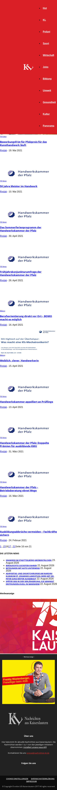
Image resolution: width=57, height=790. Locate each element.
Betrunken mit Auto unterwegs (23, 568)
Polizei (46, 31)
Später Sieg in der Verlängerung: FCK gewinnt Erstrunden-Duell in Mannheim (30, 582)
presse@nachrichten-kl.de (38, 753)
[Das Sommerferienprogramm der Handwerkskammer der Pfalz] (28, 219)
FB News (3, 181)
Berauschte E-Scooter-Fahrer (21, 565)
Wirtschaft (48, 55)
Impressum (31, 781)
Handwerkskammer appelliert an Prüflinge (26, 401)
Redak (3, 150)
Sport (46, 43)
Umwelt (47, 90)
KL (44, 20)
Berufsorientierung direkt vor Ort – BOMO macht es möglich (26, 317)
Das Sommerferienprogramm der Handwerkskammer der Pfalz (20, 229)
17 (9, 546)
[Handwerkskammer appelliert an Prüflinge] (28, 393)
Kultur (46, 114)
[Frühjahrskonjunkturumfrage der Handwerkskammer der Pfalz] (28, 263)
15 (4, 546)
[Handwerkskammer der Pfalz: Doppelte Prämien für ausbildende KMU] (28, 435)
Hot (45, 8)
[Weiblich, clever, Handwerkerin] (28, 352)
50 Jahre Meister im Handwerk (18, 186)
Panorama (48, 126)
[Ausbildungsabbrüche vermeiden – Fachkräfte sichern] (28, 523)
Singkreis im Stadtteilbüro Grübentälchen (29, 560)
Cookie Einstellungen (17, 779)
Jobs (45, 67)
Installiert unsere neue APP (35, 747)
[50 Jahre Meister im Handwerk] (28, 178)
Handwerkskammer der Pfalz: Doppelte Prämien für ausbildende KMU (24, 444)
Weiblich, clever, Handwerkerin (19, 360)
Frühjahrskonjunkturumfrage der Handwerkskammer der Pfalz (21, 273)
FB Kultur (3, 136)
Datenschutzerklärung (43, 779)
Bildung (47, 78)
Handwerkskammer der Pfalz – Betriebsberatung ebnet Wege (19, 489)
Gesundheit (49, 102)
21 (14, 546)
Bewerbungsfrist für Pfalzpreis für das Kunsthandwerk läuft (23, 143)
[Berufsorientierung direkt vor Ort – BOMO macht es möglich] (28, 308)
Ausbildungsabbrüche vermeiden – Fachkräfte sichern (28, 533)
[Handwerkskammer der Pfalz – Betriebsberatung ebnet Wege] (28, 479)
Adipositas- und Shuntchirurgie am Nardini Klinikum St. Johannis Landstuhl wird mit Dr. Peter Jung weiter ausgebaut (30, 576)
